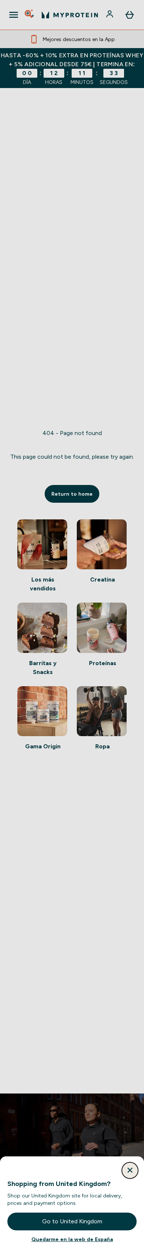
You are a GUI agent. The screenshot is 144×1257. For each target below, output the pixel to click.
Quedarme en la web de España (72, 1239)
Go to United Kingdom (72, 1221)
